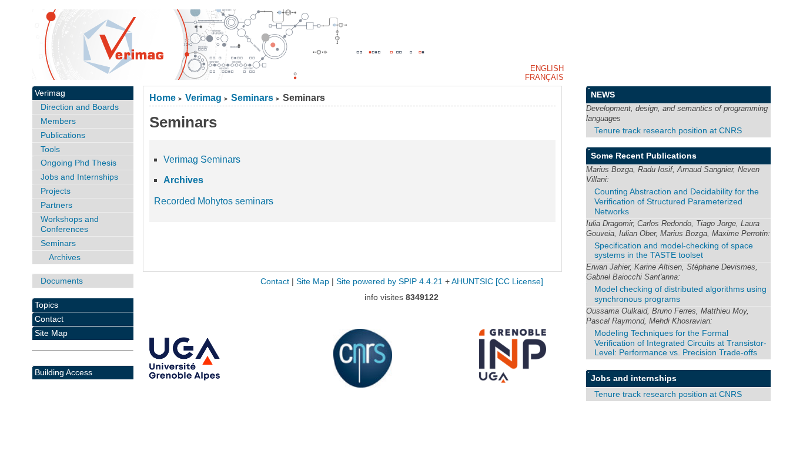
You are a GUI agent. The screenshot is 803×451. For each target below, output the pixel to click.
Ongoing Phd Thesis (78, 162)
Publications (63, 135)
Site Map (51, 333)
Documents (62, 280)
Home (162, 98)
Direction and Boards (80, 107)
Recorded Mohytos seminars (213, 201)
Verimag (203, 98)
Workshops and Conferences (70, 224)
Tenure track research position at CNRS (668, 130)
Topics (46, 304)
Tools (50, 149)
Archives (183, 180)
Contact (49, 319)
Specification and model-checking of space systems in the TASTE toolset (673, 250)
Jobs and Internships (79, 176)
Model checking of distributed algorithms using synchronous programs (680, 294)
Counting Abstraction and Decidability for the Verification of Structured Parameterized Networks (676, 201)
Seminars (252, 98)
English (547, 68)
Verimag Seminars (201, 159)
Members (58, 121)
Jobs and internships (634, 378)
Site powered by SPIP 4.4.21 (389, 281)
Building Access (63, 372)
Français (544, 77)
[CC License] (519, 281)
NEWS (603, 94)
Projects (56, 191)
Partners (56, 205)
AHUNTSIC (472, 281)
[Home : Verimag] (401, 44)
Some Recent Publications (644, 155)
